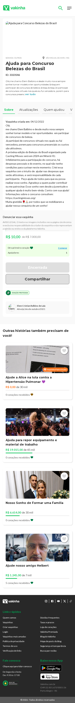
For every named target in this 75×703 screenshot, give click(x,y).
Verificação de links (12, 650)
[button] (37, 37)
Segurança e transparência (53, 646)
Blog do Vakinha (48, 636)
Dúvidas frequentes (50, 617)
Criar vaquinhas (10, 627)
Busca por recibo (48, 650)
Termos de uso (10, 646)
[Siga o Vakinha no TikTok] (70, 601)
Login (5, 631)
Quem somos (9, 617)
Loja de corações (48, 627)
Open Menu (69, 8)
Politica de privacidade (13, 641)
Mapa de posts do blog (50, 641)
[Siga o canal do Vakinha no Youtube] (58, 601)
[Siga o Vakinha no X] (64, 601)
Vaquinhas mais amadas (14, 636)
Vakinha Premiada (49, 631)
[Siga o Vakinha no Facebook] (52, 601)
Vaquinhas (8, 622)
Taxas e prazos (47, 622)
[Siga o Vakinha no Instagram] (46, 601)
